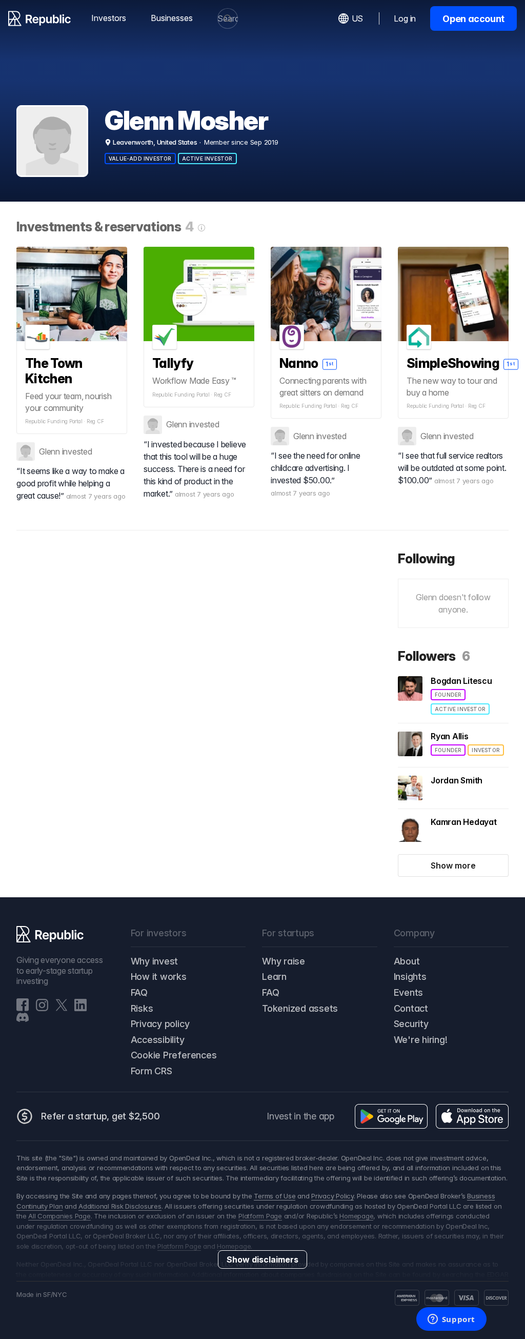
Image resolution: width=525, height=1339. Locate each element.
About (407, 961)
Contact (411, 1008)
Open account (473, 18)
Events (408, 992)
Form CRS (151, 1071)
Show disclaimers (262, 1259)
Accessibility (158, 1039)
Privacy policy (160, 1023)
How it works (159, 976)
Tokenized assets (300, 1008)
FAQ (139, 992)
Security (411, 1023)
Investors (108, 18)
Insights (410, 976)
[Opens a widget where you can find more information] (451, 1320)
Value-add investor (140, 158)
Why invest (154, 961)
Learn (274, 976)
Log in (405, 18)
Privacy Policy (332, 1196)
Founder (448, 695)
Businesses (172, 18)
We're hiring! (421, 1039)
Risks (142, 1008)
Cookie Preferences (174, 1055)
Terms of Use (274, 1196)
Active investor (207, 158)
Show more (453, 865)
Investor (486, 750)
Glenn (49, 451)
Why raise (283, 961)
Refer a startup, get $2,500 (100, 1116)
